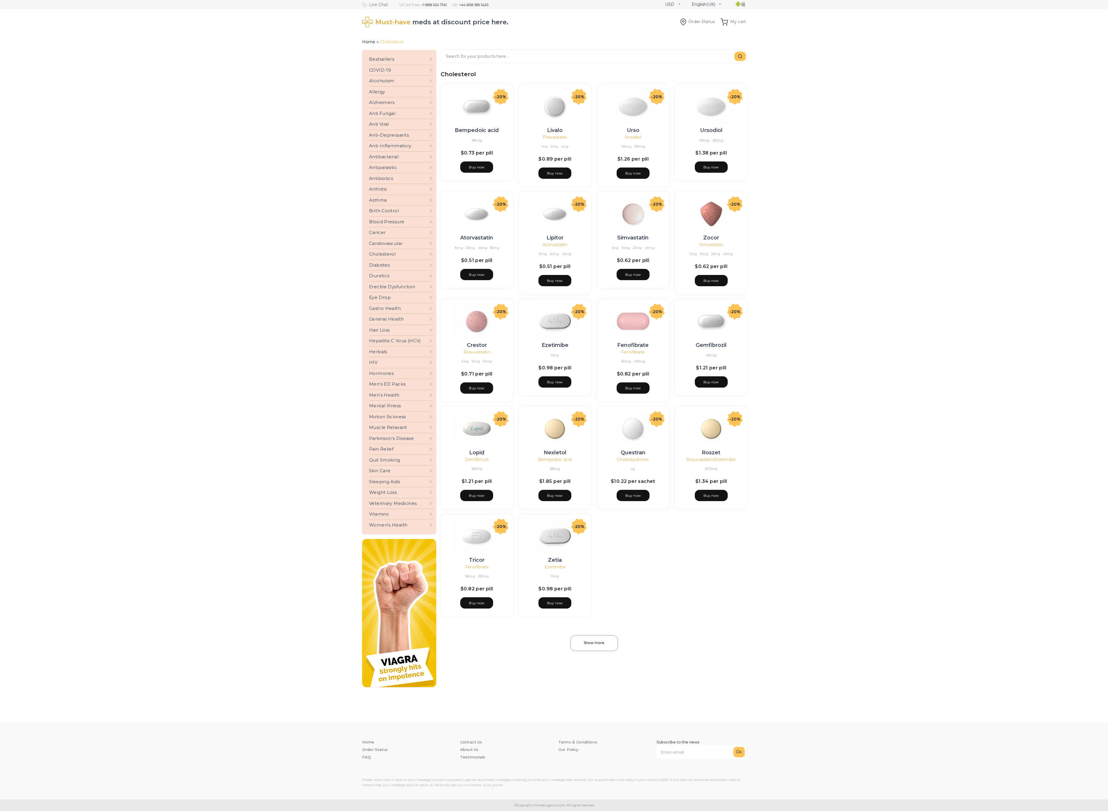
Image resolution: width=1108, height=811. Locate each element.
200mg (639, 361)
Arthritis (378, 189)
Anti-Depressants (389, 135)
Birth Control (384, 210)
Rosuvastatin (476, 352)
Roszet (711, 452)
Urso (633, 130)
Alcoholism (381, 80)
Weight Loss (383, 492)
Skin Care (379, 470)
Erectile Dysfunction (392, 286)
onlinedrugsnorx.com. (548, 805)
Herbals (378, 351)
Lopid (476, 452)
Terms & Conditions (577, 742)
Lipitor (555, 238)
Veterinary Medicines (393, 503)
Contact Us (471, 742)
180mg (477, 140)
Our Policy (568, 749)
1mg (544, 146)
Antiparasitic (383, 167)
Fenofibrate (633, 345)
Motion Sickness (387, 416)
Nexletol (555, 452)
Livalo (555, 130)
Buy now (476, 167)
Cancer (377, 232)
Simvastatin (633, 238)
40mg (482, 248)
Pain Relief (381, 449)
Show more (594, 643)
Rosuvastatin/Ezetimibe (711, 459)
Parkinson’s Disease (391, 438)
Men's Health (384, 395)
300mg (639, 146)
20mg (470, 248)
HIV (373, 362)
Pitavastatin (555, 137)
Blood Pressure (386, 221)
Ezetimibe (555, 345)
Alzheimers (382, 102)
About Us (469, 749)
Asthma (378, 200)
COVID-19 (380, 70)
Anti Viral (379, 124)
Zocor (711, 238)
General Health (386, 319)
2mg (554, 146)
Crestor (477, 345)
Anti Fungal (382, 113)
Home (368, 41)
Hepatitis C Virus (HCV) (395, 340)
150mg (626, 146)
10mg (458, 248)
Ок (739, 751)
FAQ (366, 757)
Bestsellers (381, 59)
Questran (633, 452)
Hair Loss (379, 330)
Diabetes (379, 265)
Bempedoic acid (477, 130)
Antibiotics (381, 178)
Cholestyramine (633, 459)
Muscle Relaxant (388, 427)
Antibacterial (383, 156)
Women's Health (388, 525)
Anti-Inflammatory (390, 145)
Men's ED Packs (387, 384)
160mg (626, 361)
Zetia (555, 560)
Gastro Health (385, 308)
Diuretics (379, 275)
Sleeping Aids (384, 481)
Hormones (381, 373)
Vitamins (378, 514)
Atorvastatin (476, 238)
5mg (615, 248)
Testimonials (472, 757)
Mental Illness (385, 405)
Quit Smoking (384, 460)
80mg (494, 248)
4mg (565, 146)
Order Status (701, 21)
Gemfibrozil (711, 345)
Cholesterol (382, 254)
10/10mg (711, 469)
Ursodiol (633, 137)
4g (633, 469)
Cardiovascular (386, 243)
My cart (738, 21)
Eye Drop (380, 297)
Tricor (476, 560)
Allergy (377, 91)
